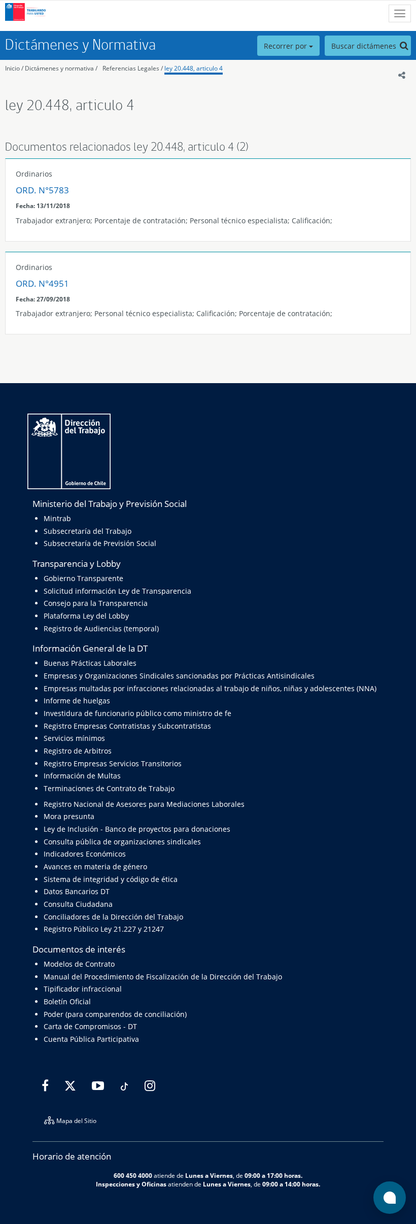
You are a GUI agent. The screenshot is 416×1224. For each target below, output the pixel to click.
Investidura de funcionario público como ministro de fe (137, 713)
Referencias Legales (130, 68)
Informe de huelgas (77, 700)
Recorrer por (286, 46)
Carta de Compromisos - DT (90, 1026)
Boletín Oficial (67, 1001)
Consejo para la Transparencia (96, 603)
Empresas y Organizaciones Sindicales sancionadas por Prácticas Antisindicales (179, 676)
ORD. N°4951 (42, 283)
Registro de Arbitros (78, 751)
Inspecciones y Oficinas (131, 1184)
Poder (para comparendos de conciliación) (115, 1014)
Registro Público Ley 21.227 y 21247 (104, 929)
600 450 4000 (133, 1175)
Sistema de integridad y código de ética (111, 879)
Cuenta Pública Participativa (91, 1039)
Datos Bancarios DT (77, 891)
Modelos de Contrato (79, 964)
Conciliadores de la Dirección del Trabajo (113, 917)
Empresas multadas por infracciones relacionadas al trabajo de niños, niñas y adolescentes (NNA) (210, 688)
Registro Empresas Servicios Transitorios (113, 763)
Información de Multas (82, 775)
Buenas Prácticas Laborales (90, 663)
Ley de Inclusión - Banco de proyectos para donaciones (137, 829)
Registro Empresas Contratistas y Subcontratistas (127, 726)
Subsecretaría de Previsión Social (100, 543)
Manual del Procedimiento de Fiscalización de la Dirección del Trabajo (163, 976)
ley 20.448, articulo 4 (193, 68)
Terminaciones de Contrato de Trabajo (109, 788)
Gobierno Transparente (83, 578)
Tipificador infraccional (83, 989)
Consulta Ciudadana (78, 904)
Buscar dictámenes (364, 46)
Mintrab (57, 518)
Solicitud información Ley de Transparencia (117, 591)
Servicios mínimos (74, 738)
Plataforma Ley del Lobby (86, 616)
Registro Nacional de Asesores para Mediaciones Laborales (144, 804)
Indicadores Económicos (85, 854)
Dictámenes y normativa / (61, 68)
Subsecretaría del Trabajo (87, 531)
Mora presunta (69, 816)
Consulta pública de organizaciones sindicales (122, 841)
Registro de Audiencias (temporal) (101, 628)
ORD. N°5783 (42, 190)
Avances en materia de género (95, 866)
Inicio (12, 68)
